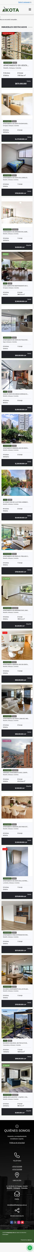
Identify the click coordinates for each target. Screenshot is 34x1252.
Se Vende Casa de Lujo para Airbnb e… (16, 502)
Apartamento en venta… (16, 65)
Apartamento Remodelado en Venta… (15, 664)
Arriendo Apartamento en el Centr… (15, 772)
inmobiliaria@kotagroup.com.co (17, 1205)
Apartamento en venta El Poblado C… (16, 556)
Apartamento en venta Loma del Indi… (16, 718)
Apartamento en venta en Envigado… (15, 123)
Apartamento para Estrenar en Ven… (15, 935)
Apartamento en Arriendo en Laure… (15, 232)
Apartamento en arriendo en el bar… (15, 610)
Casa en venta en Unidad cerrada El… (15, 394)
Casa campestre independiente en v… (15, 286)
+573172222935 (17, 1166)
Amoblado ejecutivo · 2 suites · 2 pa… (15, 1097)
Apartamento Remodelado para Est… (15, 826)
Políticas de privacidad (17, 1143)
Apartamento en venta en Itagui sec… (15, 340)
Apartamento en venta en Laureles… (15, 177)
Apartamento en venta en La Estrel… (15, 881)
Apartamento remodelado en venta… (15, 448)
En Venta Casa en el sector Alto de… (15, 1043)
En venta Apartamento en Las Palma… (16, 989)
